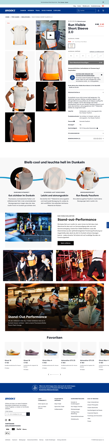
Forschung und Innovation (94, 415)
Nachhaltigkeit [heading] (72, 128)
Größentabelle (58, 409)
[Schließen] (103, 2)
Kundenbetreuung (95, 6)
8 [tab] (56, 374)
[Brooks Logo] (17, 399)
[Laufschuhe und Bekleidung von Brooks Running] (10, 10)
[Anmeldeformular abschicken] (28, 414)
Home (7, 17)
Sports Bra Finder (59, 406)
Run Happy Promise (76, 406)
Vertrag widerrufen (61, 439)
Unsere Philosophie (92, 404)
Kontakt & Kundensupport (75, 402)
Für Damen (15, 17)
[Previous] (48, 375)
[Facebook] (9, 420)
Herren (66, 2)
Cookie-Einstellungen (50, 439)
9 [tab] (57, 374)
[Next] (60, 375)
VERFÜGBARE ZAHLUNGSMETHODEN (13, 425)
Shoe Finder (57, 403)
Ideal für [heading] (70, 111)
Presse (89, 421)
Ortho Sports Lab (43, 403)
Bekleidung (25, 17)
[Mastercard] (13, 429)
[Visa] (7, 429)
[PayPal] (19, 429)
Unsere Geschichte (92, 407)
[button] (20, 35)
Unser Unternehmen (93, 402)
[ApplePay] (7, 433)
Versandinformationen (77, 416)
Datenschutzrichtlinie (32, 439)
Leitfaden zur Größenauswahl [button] (97, 51)
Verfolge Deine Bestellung (75, 412)
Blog (74, 6)
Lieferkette (7, 439)
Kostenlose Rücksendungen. (49, 390)
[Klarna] (24, 429)
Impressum (14, 439)
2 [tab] (51, 374)
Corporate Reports (92, 413)
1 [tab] (50, 374)
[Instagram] (6, 420)
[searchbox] (87, 11)
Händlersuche (86, 6)
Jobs (88, 418)
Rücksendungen (75, 409)
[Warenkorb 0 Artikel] (103, 10)
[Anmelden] (98, 10)
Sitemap (41, 439)
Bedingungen (22, 439)
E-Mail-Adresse (9, 411)
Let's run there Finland (42, 407)
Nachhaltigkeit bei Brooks (94, 410)
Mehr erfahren (66, 243)
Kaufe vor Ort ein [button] (74, 87)
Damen (62, 2)
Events (79, 6)
